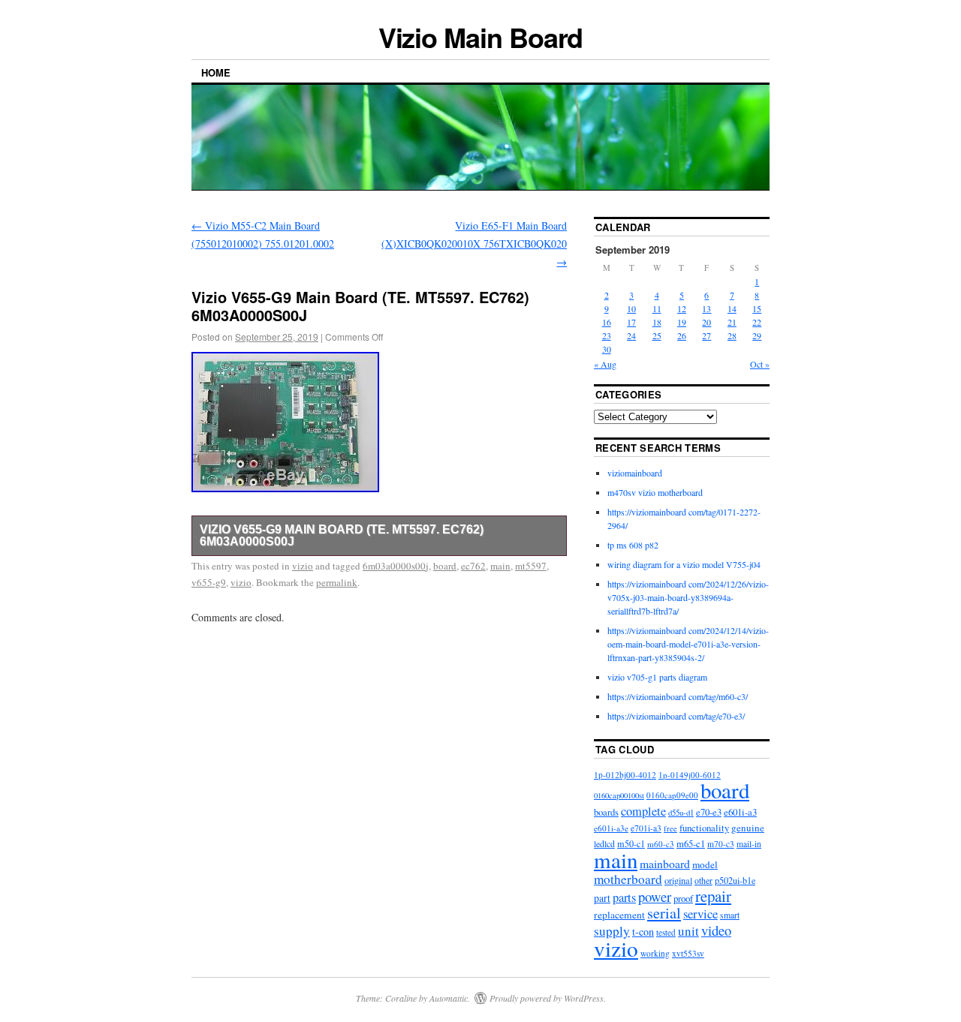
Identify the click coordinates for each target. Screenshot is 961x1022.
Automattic (448, 998)
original (678, 880)
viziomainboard (634, 473)
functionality (704, 827)
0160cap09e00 (672, 795)
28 (732, 335)
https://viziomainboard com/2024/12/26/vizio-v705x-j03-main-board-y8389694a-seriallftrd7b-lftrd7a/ (688, 597)
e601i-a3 (740, 812)
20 (706, 322)
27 (706, 335)
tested (666, 932)
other (703, 880)
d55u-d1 (681, 812)
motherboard (628, 879)
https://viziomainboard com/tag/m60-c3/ (677, 696)
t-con (643, 931)
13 (706, 308)
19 (681, 322)
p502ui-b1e (735, 880)
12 (681, 308)
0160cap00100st (619, 795)
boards (606, 812)
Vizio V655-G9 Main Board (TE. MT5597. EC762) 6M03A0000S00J (342, 535)
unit (688, 930)
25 (656, 335)
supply (612, 930)
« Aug (605, 364)
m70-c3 (720, 843)
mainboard (665, 863)
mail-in (749, 843)
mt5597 (531, 566)
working (655, 953)
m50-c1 (631, 843)
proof (683, 898)
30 (606, 349)
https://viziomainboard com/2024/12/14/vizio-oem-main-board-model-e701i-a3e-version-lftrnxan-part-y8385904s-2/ (688, 643)
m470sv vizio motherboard (655, 492)
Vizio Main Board (480, 36)
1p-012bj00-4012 (625, 774)
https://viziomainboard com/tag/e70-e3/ (676, 716)
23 (606, 335)
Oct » (760, 364)
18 (656, 322)
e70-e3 (709, 812)
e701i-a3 (646, 828)
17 (631, 322)
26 (681, 335)
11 (656, 308)
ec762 (473, 566)
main (500, 566)
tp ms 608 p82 (632, 545)
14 (732, 308)
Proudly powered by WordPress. (548, 998)
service (700, 913)
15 (756, 308)
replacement (619, 914)
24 (631, 335)
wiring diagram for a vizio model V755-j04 (684, 564)
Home (215, 72)
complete (643, 811)
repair (713, 895)
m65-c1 (690, 843)
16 (606, 322)
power (654, 896)
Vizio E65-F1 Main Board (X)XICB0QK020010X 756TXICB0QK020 (474, 243)
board (444, 566)
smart (730, 915)
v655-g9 (208, 582)
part (602, 898)
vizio (302, 566)
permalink (336, 582)
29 (756, 335)
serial (664, 913)
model (705, 864)
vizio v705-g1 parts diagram (657, 677)
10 (631, 308)
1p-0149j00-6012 (689, 774)
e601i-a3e (611, 828)
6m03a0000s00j (396, 566)
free (670, 828)
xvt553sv (688, 953)
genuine (747, 827)
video (716, 930)
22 (756, 322)
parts (624, 897)
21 (732, 322)
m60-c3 (660, 843)
